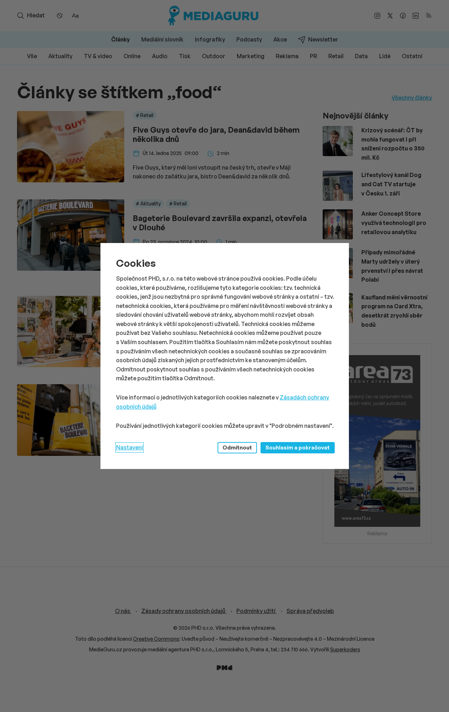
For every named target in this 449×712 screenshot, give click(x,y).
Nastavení (129, 447)
